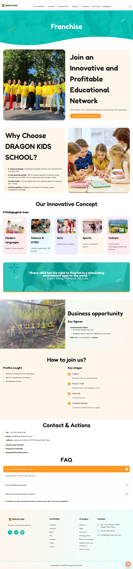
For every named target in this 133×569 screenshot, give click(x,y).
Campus (75, 6)
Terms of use (84, 549)
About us (82, 525)
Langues (52, 525)
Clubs (51, 543)
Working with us (85, 536)
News (81, 528)
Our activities (39, 6)
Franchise (85, 6)
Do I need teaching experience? (16, 485)
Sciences (52, 528)
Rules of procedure (86, 539)
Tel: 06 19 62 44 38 (108, 531)
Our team (82, 532)
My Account (96, 6)
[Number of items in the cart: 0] (130, 6)
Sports (87, 238)
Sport (51, 532)
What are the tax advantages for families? (20, 494)
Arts (60, 238)
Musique (52, 539)
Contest (51, 6)
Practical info (63, 6)
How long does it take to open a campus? (20, 469)
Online (51, 547)
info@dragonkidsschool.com (22, 436)
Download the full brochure (17, 452)
